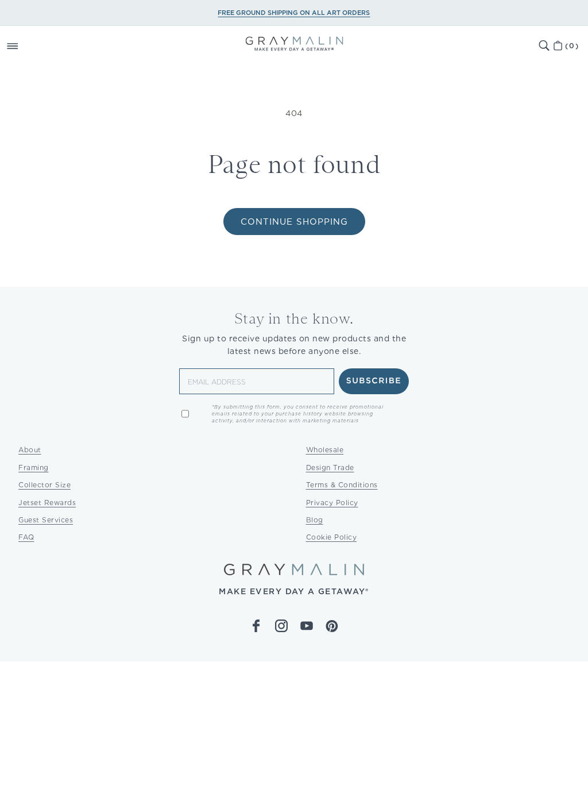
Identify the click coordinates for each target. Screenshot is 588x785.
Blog (314, 519)
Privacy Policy (332, 502)
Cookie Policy (331, 537)
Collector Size (44, 484)
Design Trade (330, 467)
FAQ (26, 537)
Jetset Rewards (47, 502)
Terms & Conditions (342, 484)
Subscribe (374, 381)
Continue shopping (294, 222)
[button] (25, 46)
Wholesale (325, 449)
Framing (33, 467)
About (29, 449)
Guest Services (45, 519)
